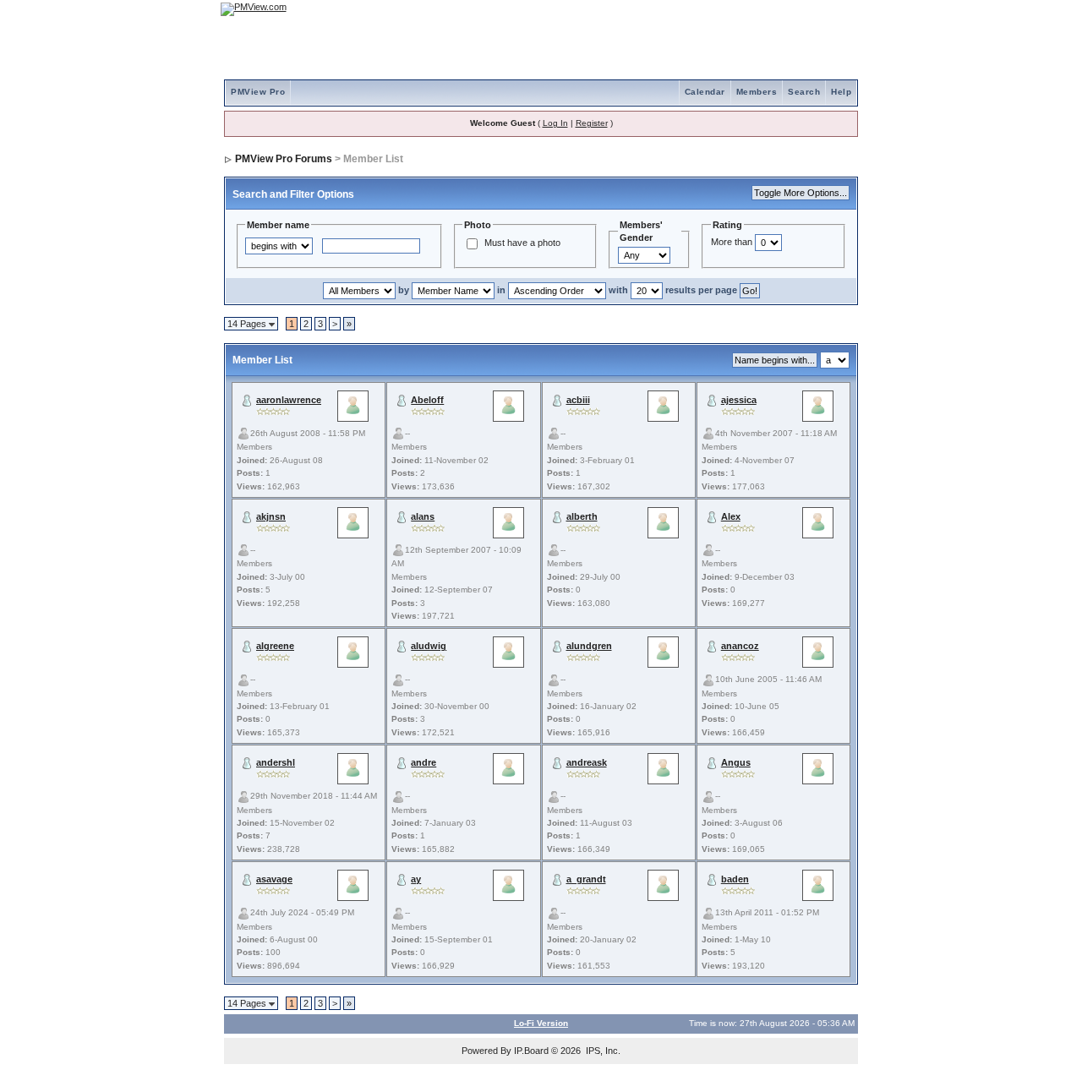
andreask (586, 762)
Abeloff (427, 400)
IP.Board (531, 1051)
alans (422, 516)
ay (416, 879)
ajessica (739, 400)
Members (757, 91)
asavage (274, 879)
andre (423, 762)
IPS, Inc (602, 1051)
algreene (275, 646)
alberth (582, 516)
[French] (837, 9)
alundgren (589, 646)
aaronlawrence (288, 400)
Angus (736, 762)
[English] (790, 9)
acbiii (578, 400)
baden (735, 879)
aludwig (428, 646)
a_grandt (586, 879)
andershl (275, 762)
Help (841, 91)
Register (592, 123)
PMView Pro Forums (283, 159)
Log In (555, 123)
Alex (730, 516)
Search (804, 91)
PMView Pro (258, 91)
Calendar (705, 91)
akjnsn (271, 516)
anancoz (740, 646)
